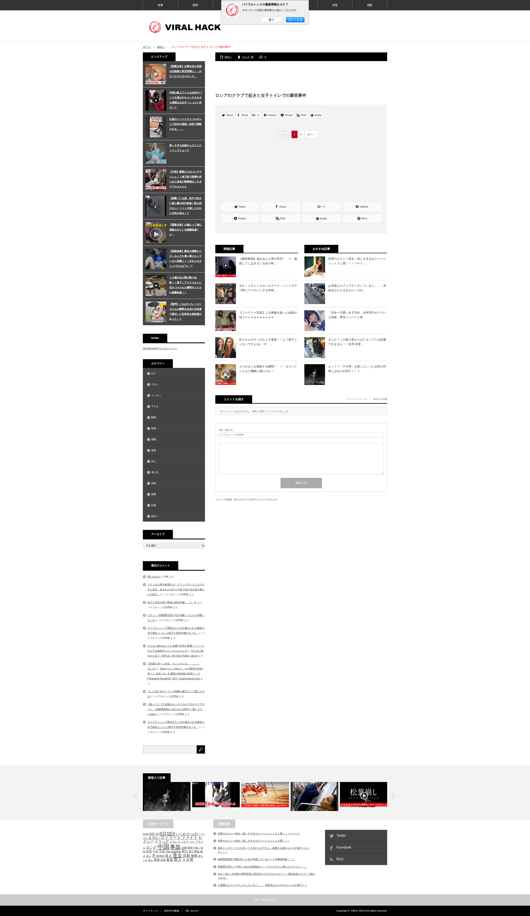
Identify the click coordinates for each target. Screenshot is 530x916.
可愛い (196, 848)
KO (162, 833)
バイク (185, 841)
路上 (150, 860)
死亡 (185, 851)
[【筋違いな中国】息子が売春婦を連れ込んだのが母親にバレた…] (216, 796)
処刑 (190, 847)
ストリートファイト (179, 837)
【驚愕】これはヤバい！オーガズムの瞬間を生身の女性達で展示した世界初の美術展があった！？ (185, 311)
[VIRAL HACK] (187, 26)
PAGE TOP (268, 899)
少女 (162, 851)
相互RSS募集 (171, 910)
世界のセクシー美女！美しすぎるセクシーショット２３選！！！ (254, 840)
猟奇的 (160, 856)
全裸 (184, 847)
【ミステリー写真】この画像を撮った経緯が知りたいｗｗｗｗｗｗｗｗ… (268, 315)
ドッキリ (156, 395)
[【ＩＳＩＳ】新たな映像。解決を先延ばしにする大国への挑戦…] (265, 796)
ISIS (152, 834)
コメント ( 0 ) (380, 399)
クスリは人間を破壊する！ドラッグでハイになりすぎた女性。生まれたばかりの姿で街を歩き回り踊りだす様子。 (176, 589)
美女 (177, 855)
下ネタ (155, 406)
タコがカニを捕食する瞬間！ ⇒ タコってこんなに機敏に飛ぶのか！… (268, 369)
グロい (155, 384)
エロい (154, 837)
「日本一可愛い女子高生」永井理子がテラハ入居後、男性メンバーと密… (357, 315)
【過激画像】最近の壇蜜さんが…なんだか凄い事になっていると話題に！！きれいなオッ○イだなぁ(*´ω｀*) (185, 258)
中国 (163, 846)
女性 (149, 851)
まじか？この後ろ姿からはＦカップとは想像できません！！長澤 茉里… (357, 342)
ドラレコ (174, 841)
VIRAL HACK (358, 910)
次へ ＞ (311, 134)
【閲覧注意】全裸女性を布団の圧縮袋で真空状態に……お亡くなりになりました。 (185, 71)
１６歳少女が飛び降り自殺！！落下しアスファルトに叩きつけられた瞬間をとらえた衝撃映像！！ (185, 285)
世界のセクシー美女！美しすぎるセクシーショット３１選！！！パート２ (259, 833)
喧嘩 (195, 5)
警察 (194, 856)
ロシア (246, 57)
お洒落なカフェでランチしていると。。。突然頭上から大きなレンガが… (357, 288)
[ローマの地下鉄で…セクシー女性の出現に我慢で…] (314, 796)
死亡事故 (194, 851)
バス (191, 841)
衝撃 (160, 5)
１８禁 (187, 860)
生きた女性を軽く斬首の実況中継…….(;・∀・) (173, 602)
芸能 (335, 5)
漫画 (153, 450)
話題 (153, 505)
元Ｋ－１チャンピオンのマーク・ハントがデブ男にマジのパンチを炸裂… (268, 288)
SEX (171, 833)
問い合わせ (153, 576)
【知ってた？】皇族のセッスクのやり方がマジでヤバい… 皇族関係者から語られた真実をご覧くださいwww (176, 709)
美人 (168, 856)
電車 (157, 860)
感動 (369, 5)
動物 (153, 417)
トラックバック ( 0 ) (356, 399)
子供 (155, 851)
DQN (145, 834)
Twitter (341, 835)
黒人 (178, 859)
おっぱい (193, 834)
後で (271, 19)
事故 (175, 847)
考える (155, 472)
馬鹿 (162, 860)
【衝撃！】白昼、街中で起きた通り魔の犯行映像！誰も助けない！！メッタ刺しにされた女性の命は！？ (185, 206)
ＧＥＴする (295, 19)
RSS (339, 859)
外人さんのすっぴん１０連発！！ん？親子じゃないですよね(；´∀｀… (268, 342)
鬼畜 (169, 860)
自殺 (186, 856)
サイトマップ (150, 910)
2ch (153, 373)
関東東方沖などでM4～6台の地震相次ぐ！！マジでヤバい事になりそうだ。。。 (262, 866)
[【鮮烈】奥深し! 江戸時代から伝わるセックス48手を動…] (364, 796)
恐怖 (168, 851)
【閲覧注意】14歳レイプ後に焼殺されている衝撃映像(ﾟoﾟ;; (185, 229)
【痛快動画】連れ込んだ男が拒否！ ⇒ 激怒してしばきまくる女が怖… (268, 261)
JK (157, 834)
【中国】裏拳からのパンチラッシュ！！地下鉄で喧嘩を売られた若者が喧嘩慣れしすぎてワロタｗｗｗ (185, 179)
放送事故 (176, 851)
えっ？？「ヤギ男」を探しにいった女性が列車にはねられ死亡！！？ (357, 369)
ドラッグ (162, 841)
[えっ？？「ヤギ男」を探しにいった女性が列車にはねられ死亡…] (166, 796)
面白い (161, 46)
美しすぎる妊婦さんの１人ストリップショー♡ (185, 148)
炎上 (153, 461)
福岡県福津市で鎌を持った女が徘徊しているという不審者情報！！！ (256, 859)
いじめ (181, 834)
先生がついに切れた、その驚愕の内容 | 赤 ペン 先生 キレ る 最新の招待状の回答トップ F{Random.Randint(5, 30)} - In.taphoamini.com (175, 673)
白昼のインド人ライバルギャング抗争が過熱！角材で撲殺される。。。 (185, 124)
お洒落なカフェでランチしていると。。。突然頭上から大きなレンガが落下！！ (262, 885)
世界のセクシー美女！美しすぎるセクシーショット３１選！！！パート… (357, 261)
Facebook (343, 847)
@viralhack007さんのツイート (160, 348)
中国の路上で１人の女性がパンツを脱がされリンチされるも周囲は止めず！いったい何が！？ (185, 100)
